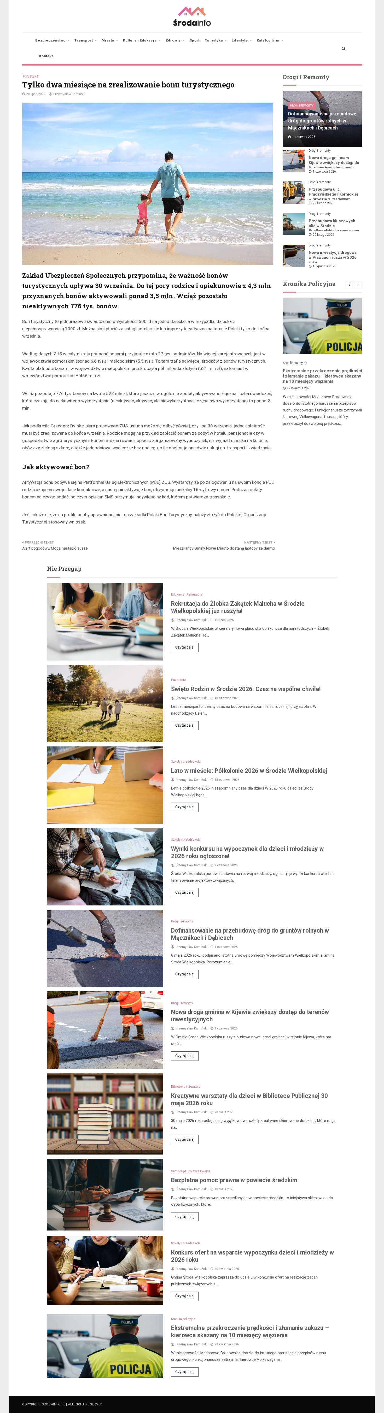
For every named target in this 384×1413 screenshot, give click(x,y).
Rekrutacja (194, 594)
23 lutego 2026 (323, 203)
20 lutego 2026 (323, 235)
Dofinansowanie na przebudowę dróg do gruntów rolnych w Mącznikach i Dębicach (322, 121)
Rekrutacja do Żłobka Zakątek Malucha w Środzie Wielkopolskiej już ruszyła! (238, 607)
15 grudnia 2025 (324, 266)
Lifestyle (240, 40)
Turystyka (214, 40)
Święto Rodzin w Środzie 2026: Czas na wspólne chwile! (246, 689)
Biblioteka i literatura (186, 1086)
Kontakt (46, 56)
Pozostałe (178, 680)
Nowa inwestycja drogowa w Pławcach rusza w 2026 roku (333, 257)
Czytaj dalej (184, 647)
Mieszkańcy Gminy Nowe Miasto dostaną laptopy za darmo (224, 548)
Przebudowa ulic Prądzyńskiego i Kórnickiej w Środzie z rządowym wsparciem (333, 197)
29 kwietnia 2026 (299, 388)
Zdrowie (173, 40)
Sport (195, 40)
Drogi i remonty (301, 105)
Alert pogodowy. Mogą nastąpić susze (55, 548)
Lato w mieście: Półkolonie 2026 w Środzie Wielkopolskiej (249, 770)
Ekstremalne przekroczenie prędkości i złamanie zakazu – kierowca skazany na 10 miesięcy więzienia (322, 376)
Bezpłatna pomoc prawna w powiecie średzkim (234, 1180)
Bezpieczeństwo (50, 40)
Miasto (108, 40)
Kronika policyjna (295, 363)
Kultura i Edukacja (139, 40)
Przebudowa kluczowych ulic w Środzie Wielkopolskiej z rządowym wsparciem (334, 228)
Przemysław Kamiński (69, 94)
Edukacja (177, 594)
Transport (83, 40)
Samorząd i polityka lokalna (191, 1171)
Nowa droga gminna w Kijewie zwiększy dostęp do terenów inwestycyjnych (334, 162)
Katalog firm (268, 40)
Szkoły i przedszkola (186, 761)
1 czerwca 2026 (324, 171)
